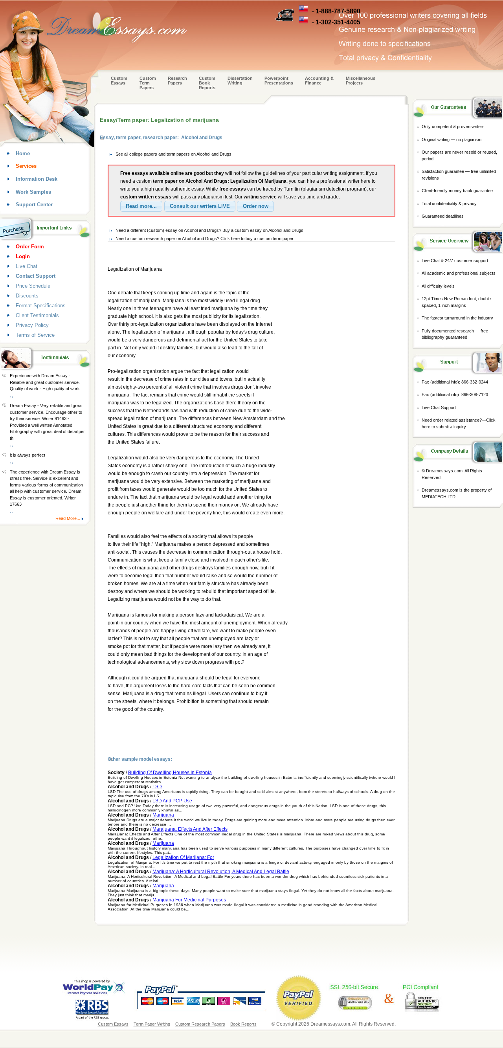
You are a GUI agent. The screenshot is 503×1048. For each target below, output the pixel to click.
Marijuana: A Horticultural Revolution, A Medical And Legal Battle (220, 871)
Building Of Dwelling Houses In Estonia (170, 772)
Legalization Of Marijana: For (183, 857)
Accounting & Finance (319, 80)
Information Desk (36, 179)
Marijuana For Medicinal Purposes (189, 900)
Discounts (27, 296)
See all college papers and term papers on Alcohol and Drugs (173, 154)
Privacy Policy (32, 325)
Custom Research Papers (200, 1024)
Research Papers (177, 80)
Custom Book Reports (207, 83)
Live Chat (26, 266)
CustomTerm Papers (148, 83)
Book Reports (243, 1024)
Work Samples (33, 192)
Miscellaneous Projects (360, 80)
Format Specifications (41, 305)
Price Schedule (33, 286)
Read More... (67, 518)
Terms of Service (35, 335)
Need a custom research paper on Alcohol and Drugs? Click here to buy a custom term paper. (205, 238)
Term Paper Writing (152, 1024)
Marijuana (163, 815)
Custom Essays (119, 80)
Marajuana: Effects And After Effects (190, 829)
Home (23, 153)
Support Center (34, 204)
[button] (141, 206)
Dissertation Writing (240, 80)
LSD (157, 786)
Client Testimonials (37, 315)
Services (26, 166)
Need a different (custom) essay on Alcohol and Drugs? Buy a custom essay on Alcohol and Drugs (209, 230)
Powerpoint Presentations (278, 80)
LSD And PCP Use (172, 801)
